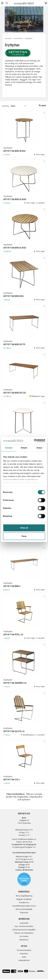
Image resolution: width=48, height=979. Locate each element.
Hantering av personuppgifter (24, 929)
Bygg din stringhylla (24, 899)
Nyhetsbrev (24, 939)
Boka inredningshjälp (24, 909)
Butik (24, 957)
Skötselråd (24, 923)
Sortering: (5, 106)
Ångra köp (24, 912)
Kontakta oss (24, 902)
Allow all (24, 528)
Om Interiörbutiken (24, 950)
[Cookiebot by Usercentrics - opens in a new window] (34, 440)
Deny (24, 536)
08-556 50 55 (27, 870)
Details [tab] (24, 448)
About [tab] (39, 448)
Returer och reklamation (24, 933)
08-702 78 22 (27, 842)
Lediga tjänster (24, 960)
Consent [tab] (9, 448)
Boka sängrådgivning (24, 896)
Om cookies (24, 936)
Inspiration (24, 953)
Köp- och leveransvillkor (24, 926)
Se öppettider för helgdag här (24, 844)
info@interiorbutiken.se (27, 839)
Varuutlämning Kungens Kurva (24, 906)
